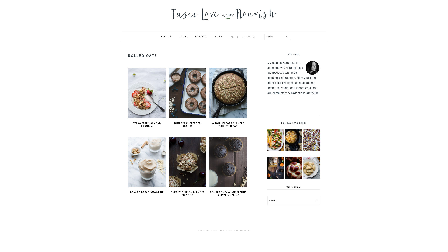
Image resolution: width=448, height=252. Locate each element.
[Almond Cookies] (311, 168)
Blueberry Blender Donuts (187, 124)
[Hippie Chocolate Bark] (311, 140)
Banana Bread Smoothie (147, 192)
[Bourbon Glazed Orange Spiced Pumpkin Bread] (275, 168)
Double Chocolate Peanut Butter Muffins (228, 194)
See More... (293, 187)
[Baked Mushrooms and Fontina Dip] (293, 140)
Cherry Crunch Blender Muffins (188, 194)
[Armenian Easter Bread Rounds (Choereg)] (293, 168)
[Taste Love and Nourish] (224, 22)
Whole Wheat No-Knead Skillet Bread (228, 124)
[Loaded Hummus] (275, 140)
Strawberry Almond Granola (147, 124)
